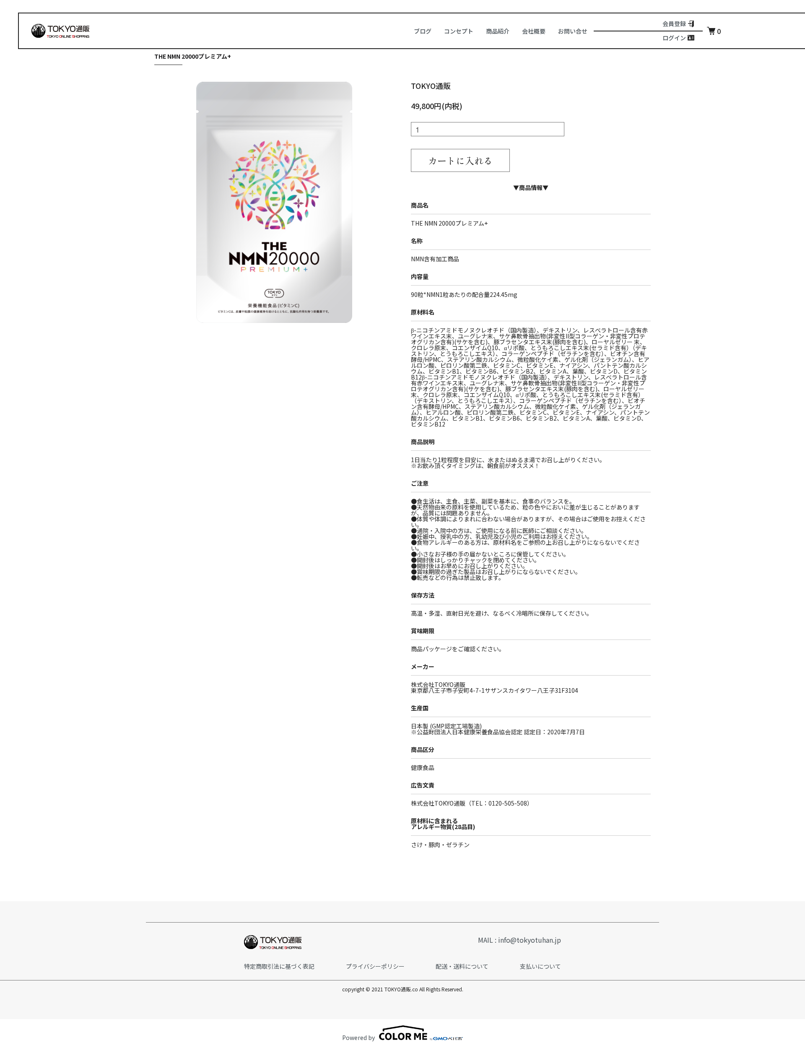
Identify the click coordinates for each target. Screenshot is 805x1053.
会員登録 (674, 24)
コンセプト (458, 31)
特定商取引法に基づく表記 (279, 966)
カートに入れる (460, 160)
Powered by (358, 1036)
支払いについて (540, 966)
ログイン (674, 38)
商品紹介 (497, 31)
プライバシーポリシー (375, 966)
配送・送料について (462, 966)
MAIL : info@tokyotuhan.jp (519, 939)
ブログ (422, 31)
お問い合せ (572, 31)
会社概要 (533, 31)
